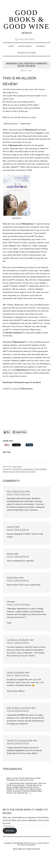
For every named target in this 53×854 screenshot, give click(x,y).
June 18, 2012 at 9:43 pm (18, 743)
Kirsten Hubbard (41, 469)
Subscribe (9, 831)
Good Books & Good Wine (26, 19)
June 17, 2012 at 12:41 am (18, 494)
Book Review (17, 469)
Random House (8, 472)
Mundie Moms (13, 577)
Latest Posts (21, 432)
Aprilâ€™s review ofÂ (18, 388)
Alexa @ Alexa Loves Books (19, 708)
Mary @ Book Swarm (16, 491)
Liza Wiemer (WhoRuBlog (18, 640)
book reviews (17, 467)
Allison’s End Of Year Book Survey (21, 778)
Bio (8, 432)
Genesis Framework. (27, 845)
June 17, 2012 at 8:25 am (18, 529)
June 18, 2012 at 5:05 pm (18, 711)
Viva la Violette (37, 843)
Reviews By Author (27, 53)
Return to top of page (26, 849)
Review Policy (25, 46)
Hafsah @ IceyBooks (16, 672)
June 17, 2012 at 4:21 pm (18, 675)
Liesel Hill (11, 527)
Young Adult (30, 472)
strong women (20, 472)
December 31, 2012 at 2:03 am (20, 780)
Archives (40, 46)
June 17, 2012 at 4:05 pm (18, 643)
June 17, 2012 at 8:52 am (18, 556)
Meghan (10, 553)
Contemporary (28, 469)
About (11, 46)
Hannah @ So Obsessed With (19, 740)
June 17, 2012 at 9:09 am (18, 580)
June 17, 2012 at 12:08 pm (18, 604)
